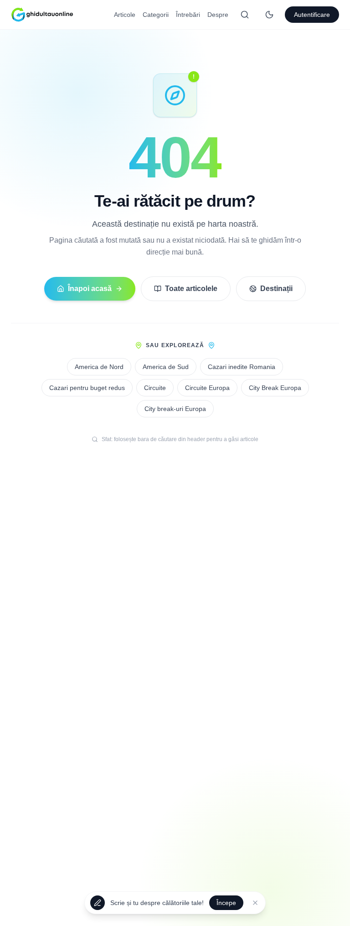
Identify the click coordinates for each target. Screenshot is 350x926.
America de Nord (99, 366)
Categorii (156, 14)
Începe (226, 903)
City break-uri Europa (175, 408)
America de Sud (166, 366)
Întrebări (188, 14)
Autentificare (312, 14)
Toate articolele (191, 288)
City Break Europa (275, 387)
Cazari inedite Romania (241, 366)
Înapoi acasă (90, 288)
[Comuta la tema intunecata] (269, 14)
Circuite (155, 387)
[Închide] (255, 903)
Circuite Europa (207, 387)
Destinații (276, 288)
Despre (217, 14)
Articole (124, 14)
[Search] (244, 14)
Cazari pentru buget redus (87, 387)
